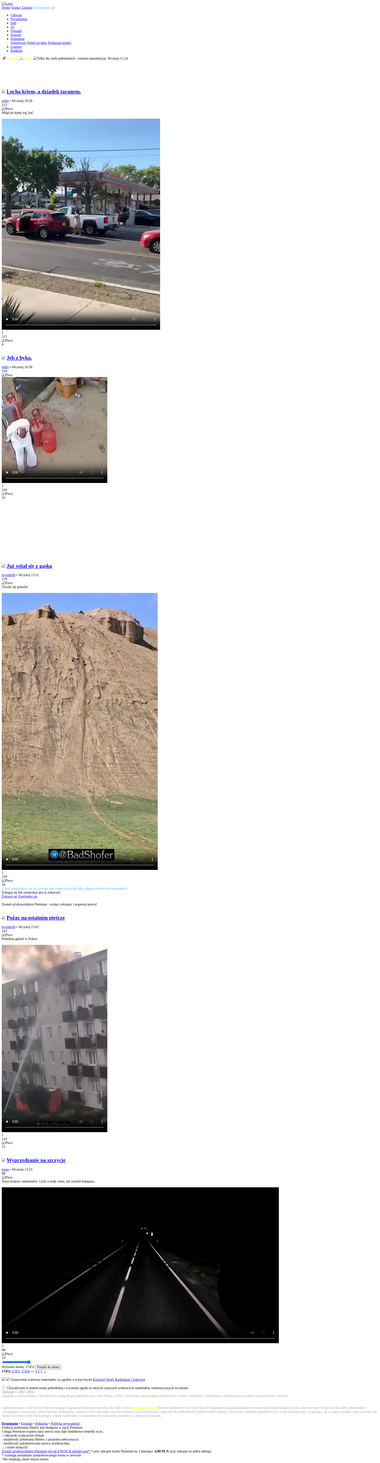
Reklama (41, 1423)
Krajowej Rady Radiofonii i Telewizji (119, 1379)
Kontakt (26, 1423)
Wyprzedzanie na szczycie (36, 1160)
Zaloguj (27, 7)
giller (5, 101)
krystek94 (8, 575)
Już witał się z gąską (29, 566)
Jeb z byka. (19, 358)
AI (12, 27)
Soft (13, 23)
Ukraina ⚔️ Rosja (19, 58)
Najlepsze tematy (59, 43)
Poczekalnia (19, 19)
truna (5, 1169)
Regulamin (10, 1423)
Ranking (16, 51)
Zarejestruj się (44, 7)
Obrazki (16, 31)
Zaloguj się (9, 896)
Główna (16, 15)
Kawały (16, 35)
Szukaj (16, 7)
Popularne (18, 39)
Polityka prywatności (65, 1423)
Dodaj (6, 7)
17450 (25, 1371)
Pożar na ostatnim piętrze (36, 917)
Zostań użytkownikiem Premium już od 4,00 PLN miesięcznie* (46, 1451)
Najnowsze (18, 43)
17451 (15, 1371)
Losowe (16, 47)
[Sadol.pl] (7, 3)
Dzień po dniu (37, 43)
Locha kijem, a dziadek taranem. (44, 91)
